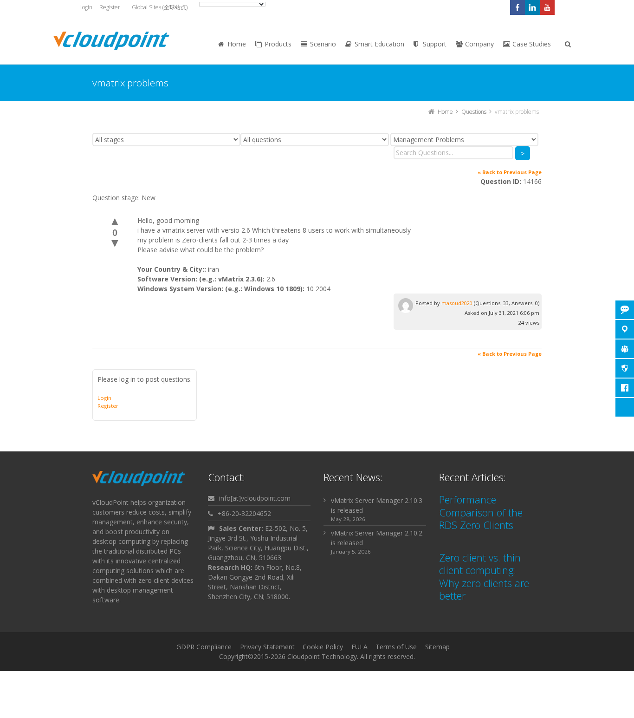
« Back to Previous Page (510, 172)
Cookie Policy (323, 646)
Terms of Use (396, 646)
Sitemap (437, 646)
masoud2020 (456, 303)
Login (85, 7)
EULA (359, 646)
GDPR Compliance (204, 646)
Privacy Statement (267, 646)
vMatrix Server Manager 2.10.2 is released (376, 538)
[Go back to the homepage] (111, 41)
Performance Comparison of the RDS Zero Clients (481, 512)
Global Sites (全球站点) (160, 7)
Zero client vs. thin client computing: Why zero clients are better (484, 576)
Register (109, 7)
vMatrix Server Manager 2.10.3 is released (376, 505)
